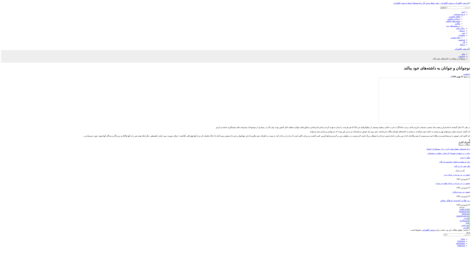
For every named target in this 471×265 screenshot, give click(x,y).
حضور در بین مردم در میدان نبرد (457, 175)
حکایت (457, 24)
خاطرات (461, 35)
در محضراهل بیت (453, 26)
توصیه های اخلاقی (453, 21)
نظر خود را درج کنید (462, 166)
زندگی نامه (460, 28)
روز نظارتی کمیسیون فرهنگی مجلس (455, 200)
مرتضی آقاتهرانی (429, 230)
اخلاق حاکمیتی (454, 17)
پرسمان (462, 31)
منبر (463, 33)
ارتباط (462, 45)
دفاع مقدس (455, 38)
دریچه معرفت (459, 14)
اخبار (463, 12)
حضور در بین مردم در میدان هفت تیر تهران (452, 183)
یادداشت (461, 40)
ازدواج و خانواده (454, 19)
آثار (464, 42)
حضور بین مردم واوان (461, 192)
